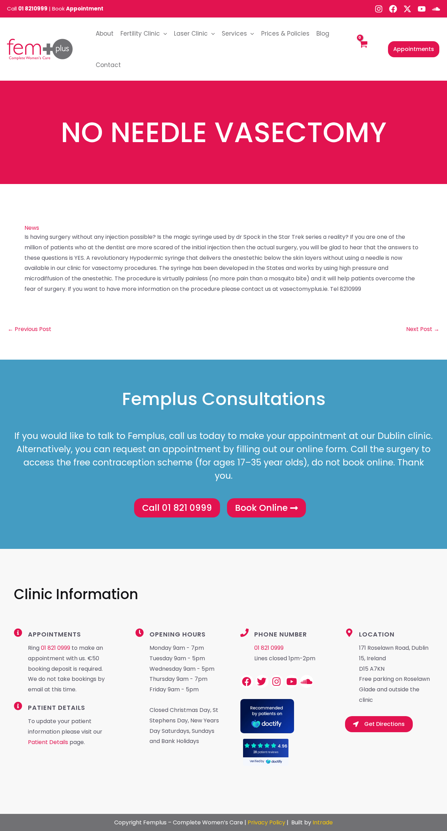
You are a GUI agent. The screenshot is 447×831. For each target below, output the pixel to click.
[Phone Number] (244, 632)
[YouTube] (422, 9)
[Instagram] (379, 9)
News (31, 228)
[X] (407, 9)
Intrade (323, 822)
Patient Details (48, 742)
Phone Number (280, 634)
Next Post (422, 329)
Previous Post (29, 329)
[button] (163, 33)
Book (77, 8)
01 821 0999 (55, 648)
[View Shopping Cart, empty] (363, 49)
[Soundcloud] (436, 9)
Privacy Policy (266, 822)
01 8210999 (32, 8)
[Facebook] (393, 9)
